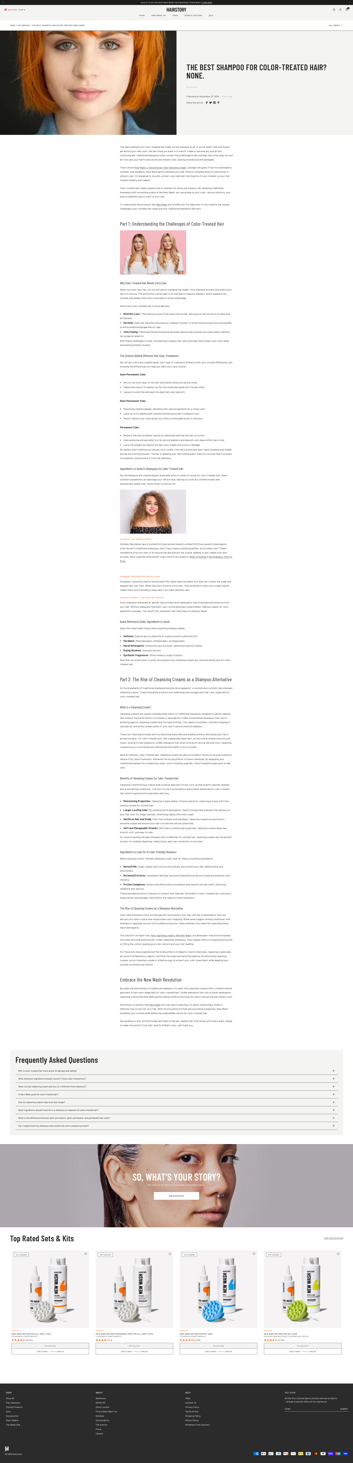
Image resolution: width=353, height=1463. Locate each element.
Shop (142, 15)
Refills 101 (100, 1402)
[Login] (340, 10)
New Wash (161, 204)
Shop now (193, 2)
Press (98, 1429)
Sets (8, 1411)
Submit (344, 1408)
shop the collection (333, 1238)
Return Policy (192, 1420)
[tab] (176, 1365)
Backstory (101, 1398)
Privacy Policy (192, 1407)
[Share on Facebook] (206, 102)
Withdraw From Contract (197, 1424)
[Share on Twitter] (210, 102)
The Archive (23, 25)
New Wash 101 (159, 15)
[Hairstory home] (176, 9)
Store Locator (103, 1407)
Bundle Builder (193, 15)
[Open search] (334, 10)
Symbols (100, 1416)
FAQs (187, 1398)
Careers (99, 1433)
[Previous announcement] (3, 2)
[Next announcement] (350, 2)
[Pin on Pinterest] (214, 102)
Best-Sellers (12, 1420)
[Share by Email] (218, 102)
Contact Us (190, 1402)
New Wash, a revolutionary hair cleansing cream (160, 167)
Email (288, 1408)
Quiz (211, 15)
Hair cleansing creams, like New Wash (171, 935)
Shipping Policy (193, 1416)
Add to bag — (50, 1351)
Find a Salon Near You (106, 1411)
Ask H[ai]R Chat (176, 1196)
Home (12, 25)
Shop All (10, 1398)
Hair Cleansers (13, 1402)
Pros (175, 15)
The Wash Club (13, 1424)
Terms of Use (191, 1411)
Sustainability (102, 1420)
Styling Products (14, 1407)
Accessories (12, 1416)
